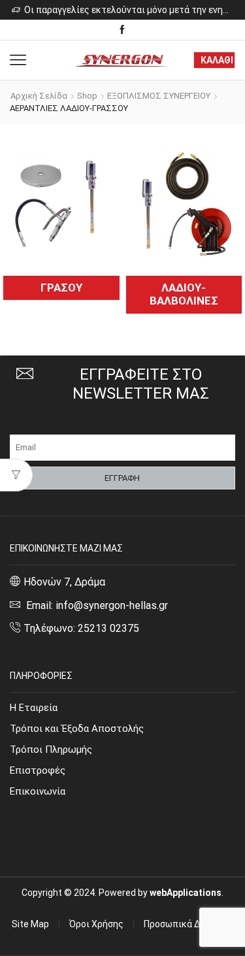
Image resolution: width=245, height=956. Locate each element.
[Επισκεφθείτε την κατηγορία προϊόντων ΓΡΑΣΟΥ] (61, 202)
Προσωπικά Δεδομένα (189, 924)
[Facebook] (122, 30)
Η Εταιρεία (33, 708)
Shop (87, 96)
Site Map (30, 924)
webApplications (185, 892)
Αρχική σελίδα (38, 96)
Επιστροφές (37, 770)
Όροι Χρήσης (96, 924)
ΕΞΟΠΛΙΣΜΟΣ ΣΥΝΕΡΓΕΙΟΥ (158, 96)
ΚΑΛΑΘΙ (217, 60)
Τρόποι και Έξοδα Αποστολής (77, 728)
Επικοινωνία (37, 791)
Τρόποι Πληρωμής (51, 749)
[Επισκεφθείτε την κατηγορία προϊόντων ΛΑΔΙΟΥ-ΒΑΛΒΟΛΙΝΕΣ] (184, 202)
